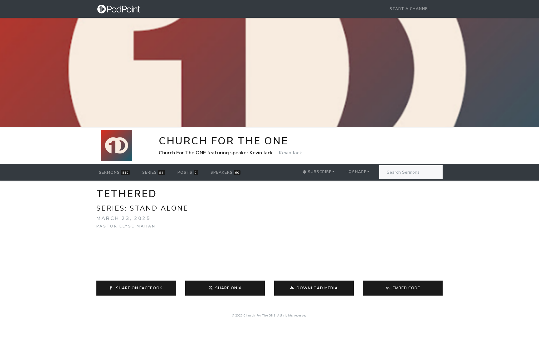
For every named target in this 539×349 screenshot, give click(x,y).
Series (153, 172)
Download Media (316, 288)
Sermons (114, 172)
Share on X (228, 288)
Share (359, 171)
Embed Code (405, 288)
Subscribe (319, 171)
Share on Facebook (138, 288)
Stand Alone (159, 208)
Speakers (225, 172)
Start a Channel (410, 8)
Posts (187, 172)
